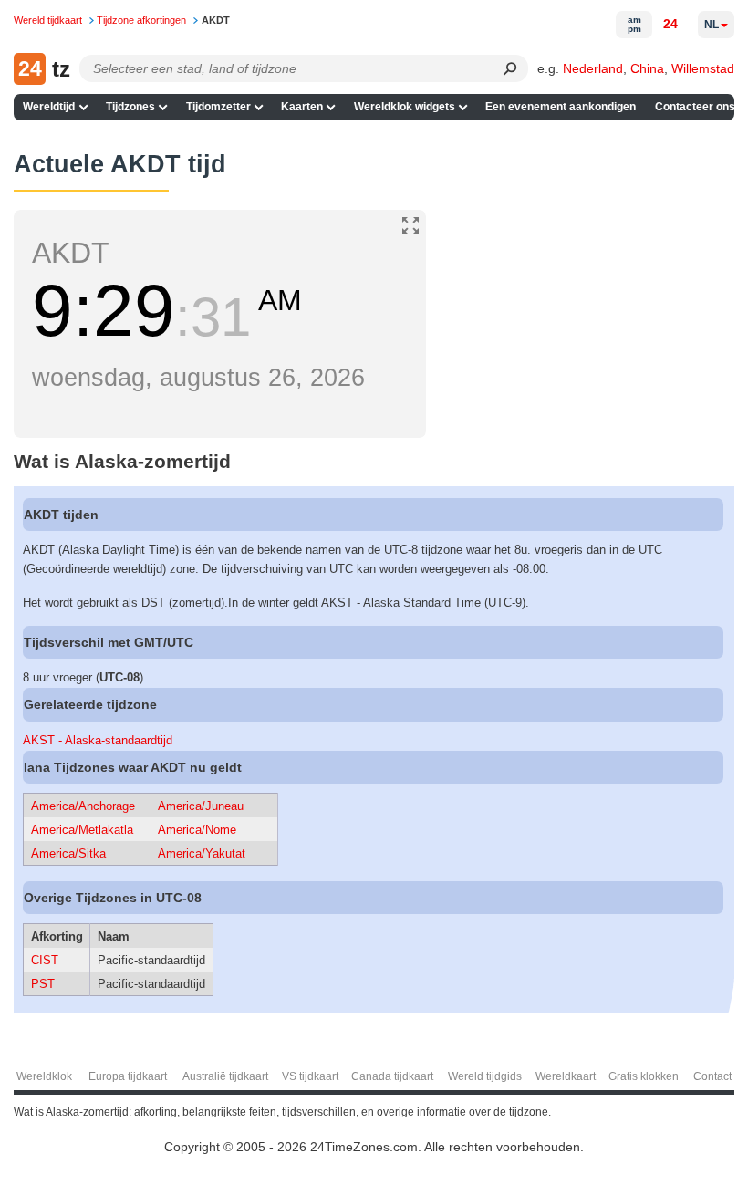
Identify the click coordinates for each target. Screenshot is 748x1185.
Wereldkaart (565, 1076)
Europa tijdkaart (127, 1076)
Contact (712, 1076)
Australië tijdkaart (225, 1076)
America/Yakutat (201, 853)
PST (43, 984)
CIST (44, 960)
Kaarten (302, 106)
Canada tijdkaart (392, 1076)
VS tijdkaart (310, 1076)
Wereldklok (44, 1076)
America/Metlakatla (82, 830)
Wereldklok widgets (404, 106)
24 (670, 23)
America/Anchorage (83, 806)
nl (711, 24)
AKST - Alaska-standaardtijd (97, 740)
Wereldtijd (49, 106)
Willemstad (702, 68)
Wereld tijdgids (485, 1076)
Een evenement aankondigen (560, 106)
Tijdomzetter (218, 106)
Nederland (593, 68)
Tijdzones (130, 106)
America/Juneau (201, 806)
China (647, 68)
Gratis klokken (643, 1076)
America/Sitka (68, 853)
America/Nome (197, 830)
